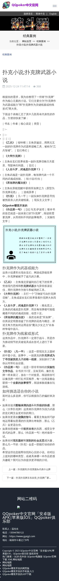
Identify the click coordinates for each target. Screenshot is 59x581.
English (53, 14)
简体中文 (40, 14)
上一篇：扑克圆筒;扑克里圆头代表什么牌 (29, 469)
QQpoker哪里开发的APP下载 (16, 574)
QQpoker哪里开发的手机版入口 (18, 571)
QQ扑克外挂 (20, 556)
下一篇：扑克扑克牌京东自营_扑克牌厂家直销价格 (30, 477)
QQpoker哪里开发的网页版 (15, 568)
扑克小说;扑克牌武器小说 (29, 44)
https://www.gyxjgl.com (22, 536)
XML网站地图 (15, 559)
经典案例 (41, 41)
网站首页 (26, 41)
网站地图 (7, 562)
